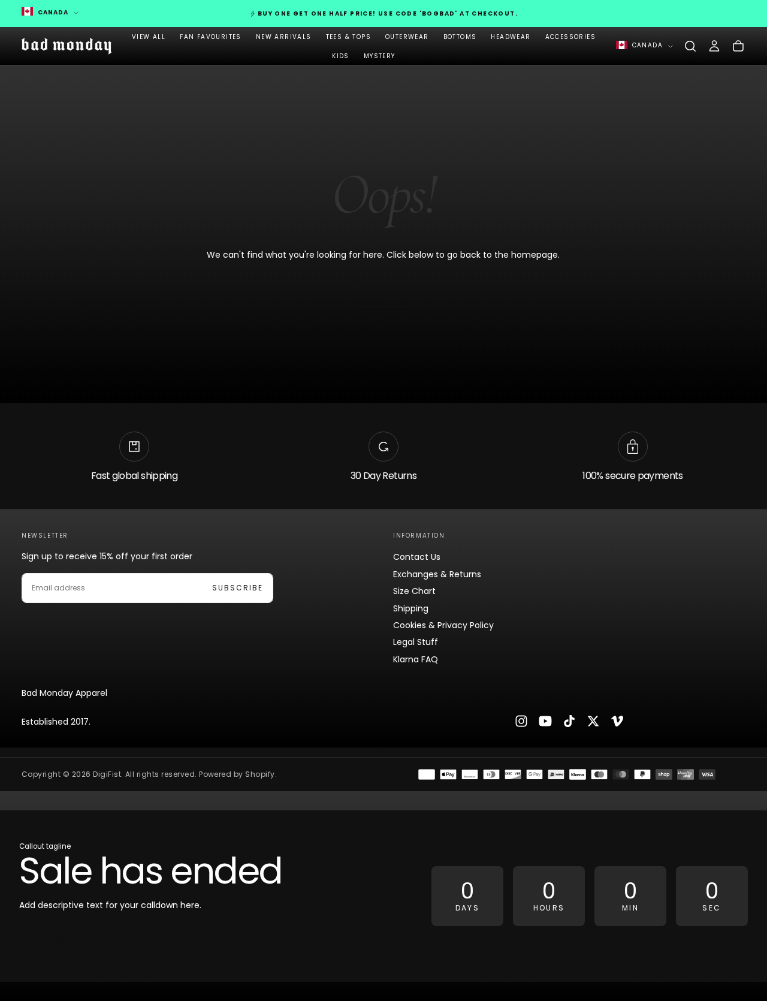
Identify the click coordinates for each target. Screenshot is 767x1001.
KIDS (340, 56)
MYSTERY (379, 56)
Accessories (570, 36)
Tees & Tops (348, 36)
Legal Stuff (415, 642)
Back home (383, 293)
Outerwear (407, 36)
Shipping (410, 608)
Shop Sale (53, 939)
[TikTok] (569, 721)
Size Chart (414, 591)
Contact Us (416, 557)
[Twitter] (593, 721)
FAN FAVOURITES (210, 36)
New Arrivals (284, 36)
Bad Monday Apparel (64, 693)
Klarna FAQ (415, 659)
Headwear (510, 36)
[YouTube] (545, 721)
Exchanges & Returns (437, 574)
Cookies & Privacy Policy (443, 625)
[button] (690, 46)
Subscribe (237, 588)
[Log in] (714, 46)
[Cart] (738, 46)
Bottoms (460, 36)
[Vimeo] (617, 721)
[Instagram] (521, 721)
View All (148, 36)
